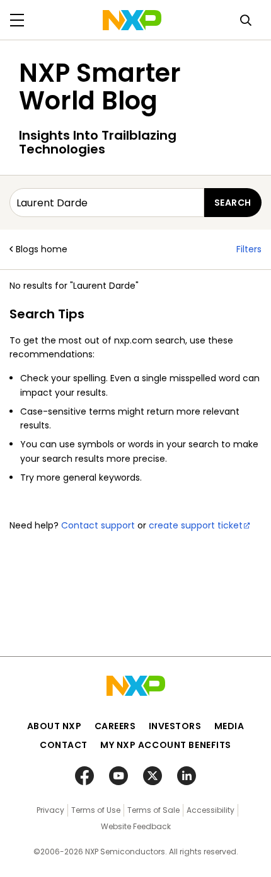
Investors (175, 726)
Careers (115, 726)
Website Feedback (136, 826)
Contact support (98, 525)
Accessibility (210, 810)
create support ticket (196, 525)
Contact (64, 745)
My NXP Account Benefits (165, 745)
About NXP (54, 726)
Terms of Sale (153, 810)
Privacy (50, 810)
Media (229, 726)
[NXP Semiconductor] (132, 20)
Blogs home (41, 249)
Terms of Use (95, 810)
